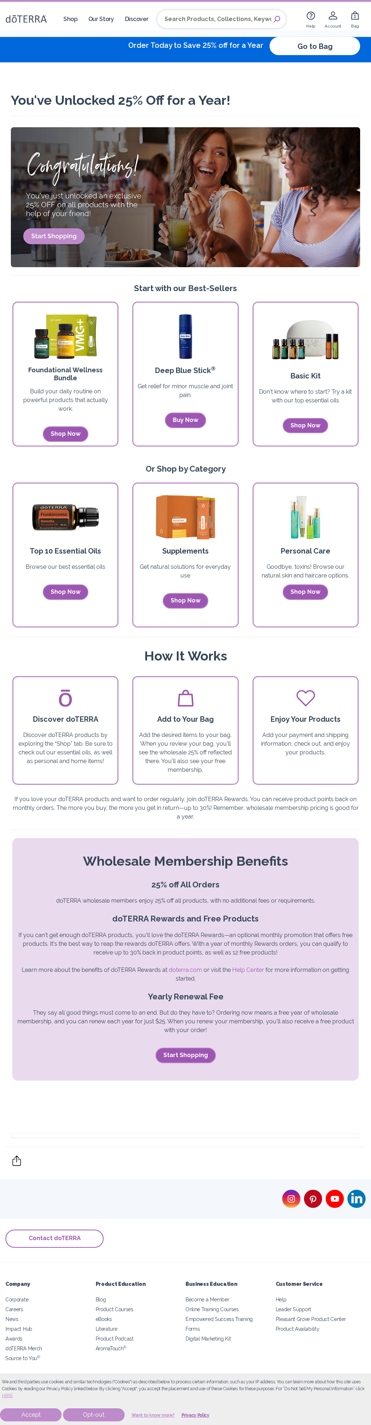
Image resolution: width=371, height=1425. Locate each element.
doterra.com (185, 969)
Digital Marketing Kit (208, 1338)
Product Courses (114, 1309)
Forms (193, 1329)
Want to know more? (153, 1415)
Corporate (16, 1299)
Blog (101, 1299)
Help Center (248, 969)
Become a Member (207, 1299)
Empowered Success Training (219, 1319)
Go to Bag (315, 46)
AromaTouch (111, 1348)
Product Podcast (115, 1338)
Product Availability (298, 1329)
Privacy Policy (195, 1415)
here (7, 1395)
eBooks (104, 1319)
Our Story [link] (101, 19)
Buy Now (185, 420)
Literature (106, 1329)
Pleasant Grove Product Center (311, 1319)
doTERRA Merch (23, 1348)
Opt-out (93, 1414)
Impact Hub (18, 1329)
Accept (31, 1414)
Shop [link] (70, 19)
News (11, 1319)
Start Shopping (185, 1055)
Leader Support (294, 1309)
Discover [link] (137, 19)
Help (281, 1299)
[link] (311, 19)
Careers (14, 1309)
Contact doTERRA (55, 1238)
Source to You (22, 1358)
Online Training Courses (212, 1309)
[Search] (277, 19)
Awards (13, 1338)
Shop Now (65, 433)
